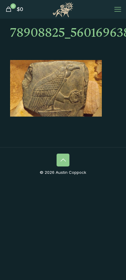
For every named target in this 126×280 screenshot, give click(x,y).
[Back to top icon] (63, 160)
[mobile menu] (118, 9)
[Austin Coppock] (63, 9)
